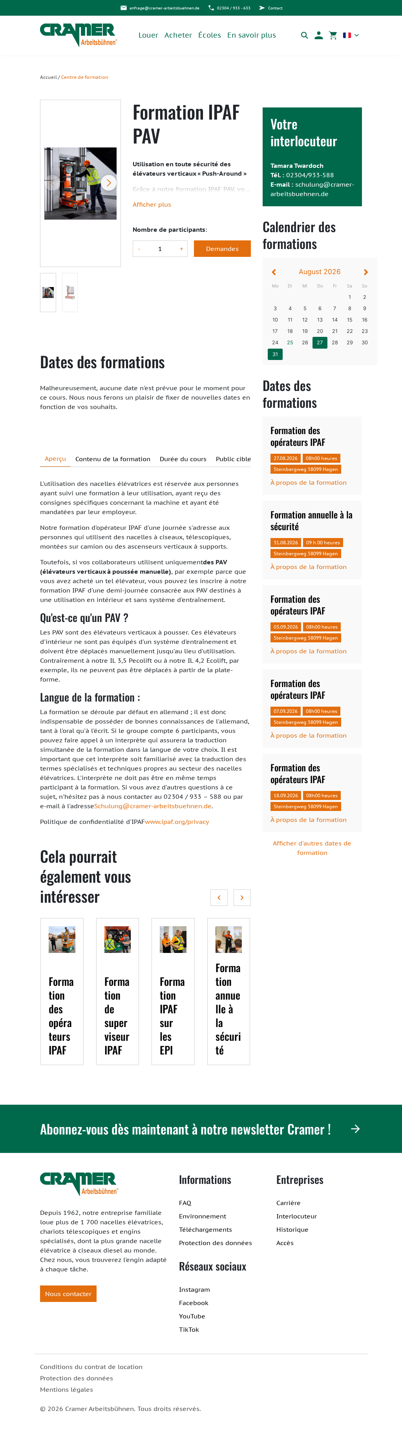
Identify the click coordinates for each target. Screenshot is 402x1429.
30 (365, 342)
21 (335, 331)
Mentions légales (66, 1389)
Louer (148, 35)
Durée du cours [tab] (183, 459)
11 (290, 320)
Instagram (194, 1289)
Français (351, 35)
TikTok (189, 1329)
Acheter (178, 35)
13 (320, 320)
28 (335, 342)
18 (290, 331)
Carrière (288, 1203)
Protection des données (215, 1243)
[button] (319, 35)
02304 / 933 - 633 (233, 8)
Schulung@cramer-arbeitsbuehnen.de (153, 806)
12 (305, 320)
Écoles (209, 35)
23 (365, 331)
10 (275, 320)
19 (305, 331)
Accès (285, 1243)
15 (350, 320)
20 (320, 331)
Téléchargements (205, 1229)
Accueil (48, 77)
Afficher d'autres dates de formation (312, 847)
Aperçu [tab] (55, 458)
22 (350, 331)
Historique (292, 1229)
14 (335, 320)
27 (320, 342)
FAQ (185, 1203)
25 (290, 342)
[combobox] (351, 35)
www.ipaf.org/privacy (177, 821)
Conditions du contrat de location (91, 1367)
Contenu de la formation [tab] (112, 459)
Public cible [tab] (233, 459)
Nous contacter (68, 1294)
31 (275, 354)
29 (350, 342)
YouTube (192, 1316)
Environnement (202, 1216)
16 (364, 320)
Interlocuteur (296, 1216)
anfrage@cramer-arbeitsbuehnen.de (164, 8)
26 (305, 342)
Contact (275, 8)
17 (275, 331)
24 (275, 342)
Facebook (193, 1303)
